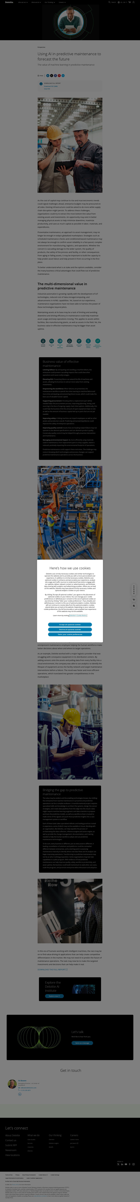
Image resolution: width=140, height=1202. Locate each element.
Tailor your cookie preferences (70, 634)
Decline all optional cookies (70, 630)
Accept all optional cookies (70, 625)
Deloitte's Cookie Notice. (78, 615)
